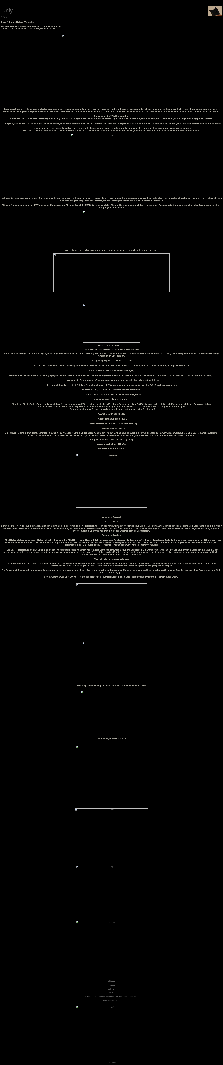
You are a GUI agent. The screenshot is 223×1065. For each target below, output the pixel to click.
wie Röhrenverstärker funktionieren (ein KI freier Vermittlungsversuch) (111, 997)
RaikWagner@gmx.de (111, 1001)
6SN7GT (111, 989)
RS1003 (111, 985)
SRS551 (111, 981)
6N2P (111, 993)
